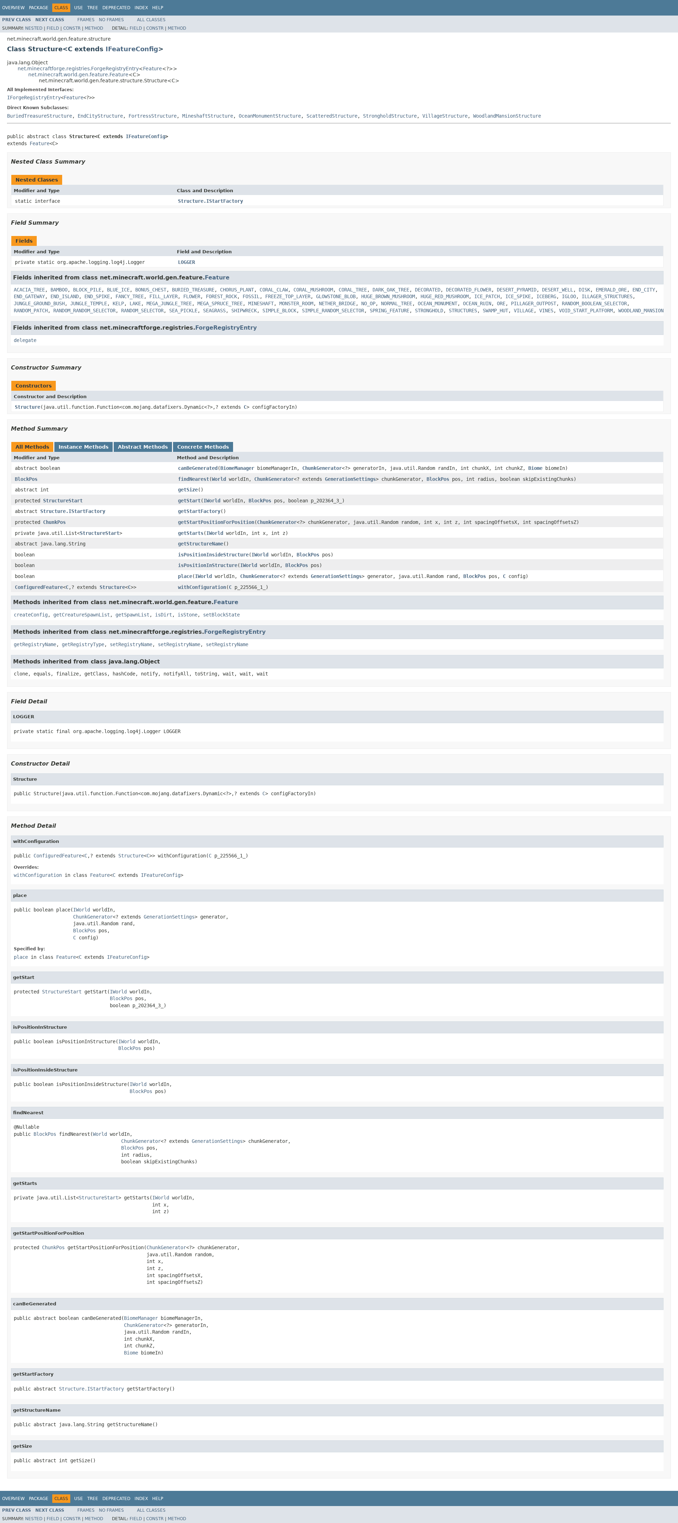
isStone (187, 615)
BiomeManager (237, 468)
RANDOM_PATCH (31, 310)
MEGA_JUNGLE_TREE (169, 303)
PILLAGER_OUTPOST (533, 303)
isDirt (163, 615)
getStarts (190, 533)
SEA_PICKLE (183, 310)
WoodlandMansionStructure (507, 116)
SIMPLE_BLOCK (279, 310)
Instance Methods (83, 447)
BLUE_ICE (118, 290)
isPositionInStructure (207, 565)
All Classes (151, 19)
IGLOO (569, 296)
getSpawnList (132, 615)
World (219, 479)
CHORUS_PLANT (237, 290)
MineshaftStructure (207, 116)
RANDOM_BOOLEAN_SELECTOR (594, 303)
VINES (546, 310)
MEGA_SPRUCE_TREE (220, 303)
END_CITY (643, 290)
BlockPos (26, 479)
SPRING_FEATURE (389, 310)
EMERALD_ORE (611, 290)
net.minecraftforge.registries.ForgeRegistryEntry (78, 68)
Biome (535, 468)
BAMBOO (58, 290)
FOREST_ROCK (221, 296)
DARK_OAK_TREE (391, 290)
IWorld (211, 500)
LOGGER (186, 262)
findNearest (193, 479)
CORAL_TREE (353, 290)
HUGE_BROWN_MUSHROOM (388, 296)
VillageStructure (445, 116)
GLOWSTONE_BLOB (336, 296)
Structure (27, 407)
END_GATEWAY (29, 296)
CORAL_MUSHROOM (313, 290)
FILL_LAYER (163, 296)
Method (94, 28)
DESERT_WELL (557, 290)
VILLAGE (524, 310)
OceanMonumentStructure (270, 116)
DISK (584, 290)
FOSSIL (251, 296)
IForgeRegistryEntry (34, 97)
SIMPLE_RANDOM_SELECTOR (333, 310)
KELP (118, 303)
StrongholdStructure (390, 116)
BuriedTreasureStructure (39, 116)
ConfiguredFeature (39, 587)
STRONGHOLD (429, 310)
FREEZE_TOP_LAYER (287, 296)
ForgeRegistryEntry (226, 327)
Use (78, 7)
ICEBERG (546, 296)
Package (38, 7)
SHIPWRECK (244, 310)
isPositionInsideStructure (213, 554)
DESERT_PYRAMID (516, 290)
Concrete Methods (203, 447)
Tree (92, 7)
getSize (188, 489)
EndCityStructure (100, 116)
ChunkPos (54, 522)
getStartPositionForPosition (216, 522)
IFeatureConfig (132, 49)
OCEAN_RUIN (477, 303)
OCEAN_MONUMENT (437, 303)
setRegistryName (131, 644)
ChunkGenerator (322, 468)
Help (157, 7)
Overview (13, 7)
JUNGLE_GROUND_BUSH (39, 303)
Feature (152, 68)
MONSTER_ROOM (296, 303)
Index (141, 7)
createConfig (31, 615)
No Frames (111, 19)
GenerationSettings (350, 479)
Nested (33, 28)
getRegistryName (35, 644)
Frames (86, 19)
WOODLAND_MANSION (641, 310)
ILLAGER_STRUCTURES (607, 296)
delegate (25, 340)
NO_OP (368, 303)
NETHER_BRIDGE (337, 303)
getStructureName (200, 544)
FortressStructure (153, 116)
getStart (189, 500)
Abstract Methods (143, 447)
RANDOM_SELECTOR (142, 310)
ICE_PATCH (487, 296)
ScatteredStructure (332, 116)
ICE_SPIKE (518, 296)
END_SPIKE (97, 296)
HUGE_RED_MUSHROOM (445, 296)
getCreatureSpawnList (81, 615)
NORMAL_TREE (396, 303)
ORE (501, 303)
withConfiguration (202, 587)
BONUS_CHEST (150, 290)
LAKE (135, 303)
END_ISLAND (64, 296)
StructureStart (63, 500)
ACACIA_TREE (29, 290)
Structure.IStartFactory (210, 201)
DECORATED (427, 290)
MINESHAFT (261, 303)
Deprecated (116, 7)
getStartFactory (199, 511)
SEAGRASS (214, 310)
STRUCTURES (463, 310)
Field (53, 28)
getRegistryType (83, 644)
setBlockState (221, 615)
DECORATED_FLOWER (468, 290)
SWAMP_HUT (495, 310)
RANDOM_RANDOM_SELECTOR (84, 310)
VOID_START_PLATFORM (586, 310)
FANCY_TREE (129, 296)
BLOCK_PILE (87, 290)
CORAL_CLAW (274, 290)
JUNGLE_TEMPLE (88, 303)
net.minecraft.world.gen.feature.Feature (78, 74)
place (185, 576)
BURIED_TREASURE (193, 290)
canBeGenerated (198, 468)
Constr (72, 28)
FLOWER (191, 296)
